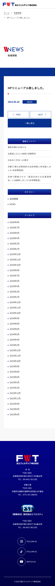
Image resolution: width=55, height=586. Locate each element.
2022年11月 (15, 398)
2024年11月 (15, 307)
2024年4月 (14, 339)
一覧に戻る (30, 123)
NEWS (13, 204)
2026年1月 (14, 248)
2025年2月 (14, 291)
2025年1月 (14, 296)
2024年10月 (15, 312)
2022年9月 (14, 403)
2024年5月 (14, 334)
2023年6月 (14, 376)
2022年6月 (14, 414)
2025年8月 (14, 270)
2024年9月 (14, 318)
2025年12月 (15, 254)
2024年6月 (14, 328)
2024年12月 (15, 302)
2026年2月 (14, 243)
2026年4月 (14, 238)
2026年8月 (14, 222)
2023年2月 (14, 387)
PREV (18, 114)
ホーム (6, 13)
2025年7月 (14, 275)
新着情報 (17, 13)
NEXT (40, 114)
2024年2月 (14, 344)
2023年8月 (14, 371)
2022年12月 (15, 393)
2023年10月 (15, 360)
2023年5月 (14, 382)
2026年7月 (14, 227)
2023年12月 (15, 350)
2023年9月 (14, 366)
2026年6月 (14, 232)
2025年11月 (15, 259)
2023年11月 (15, 355)
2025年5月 (14, 280)
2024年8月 (14, 323)
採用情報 (14, 198)
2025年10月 (15, 264)
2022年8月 (14, 409)
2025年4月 (14, 286)
